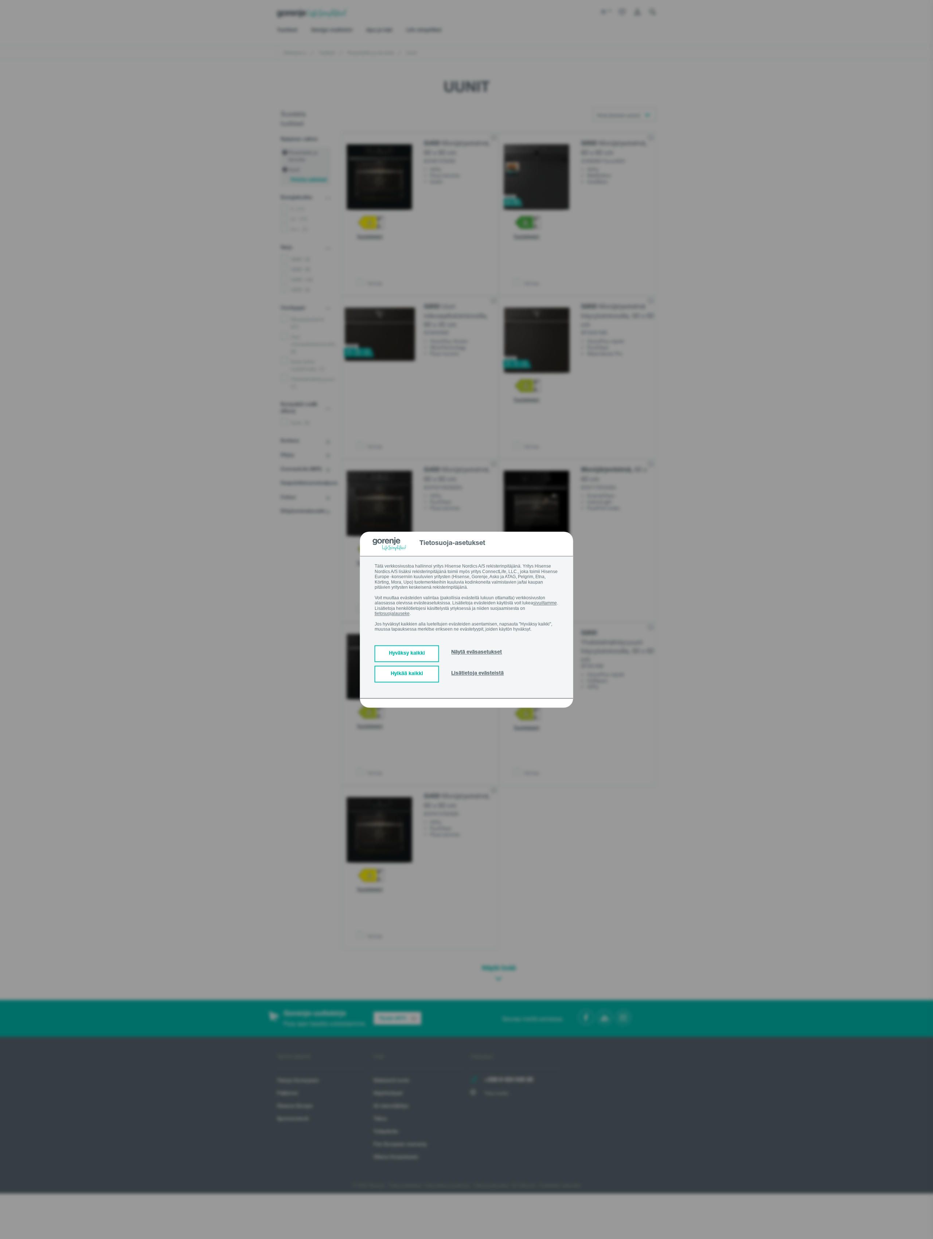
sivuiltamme (545, 602)
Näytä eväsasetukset (476, 652)
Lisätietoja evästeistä (477, 673)
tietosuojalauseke (392, 613)
